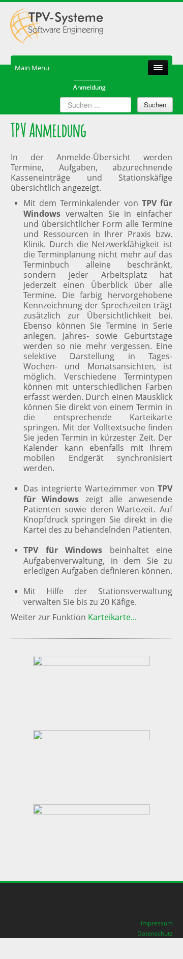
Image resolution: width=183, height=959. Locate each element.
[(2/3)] (91, 761)
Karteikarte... (112, 617)
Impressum (157, 923)
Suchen (155, 104)
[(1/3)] (91, 687)
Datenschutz (155, 933)
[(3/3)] (91, 836)
